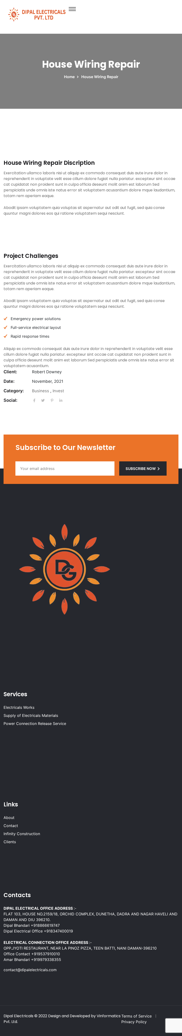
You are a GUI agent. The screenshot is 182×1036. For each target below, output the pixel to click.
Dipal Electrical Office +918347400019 (38, 931)
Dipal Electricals (18, 1016)
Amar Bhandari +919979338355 (32, 959)
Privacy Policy (134, 1021)
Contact (11, 825)
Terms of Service (136, 1016)
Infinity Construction (22, 833)
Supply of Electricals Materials (31, 715)
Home (70, 76)
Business (40, 390)
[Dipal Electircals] (36, 13)
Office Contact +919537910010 (32, 953)
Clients (10, 841)
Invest (58, 390)
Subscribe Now (141, 468)
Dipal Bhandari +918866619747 (32, 925)
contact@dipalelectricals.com (30, 969)
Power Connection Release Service (35, 723)
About (9, 817)
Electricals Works (19, 707)
